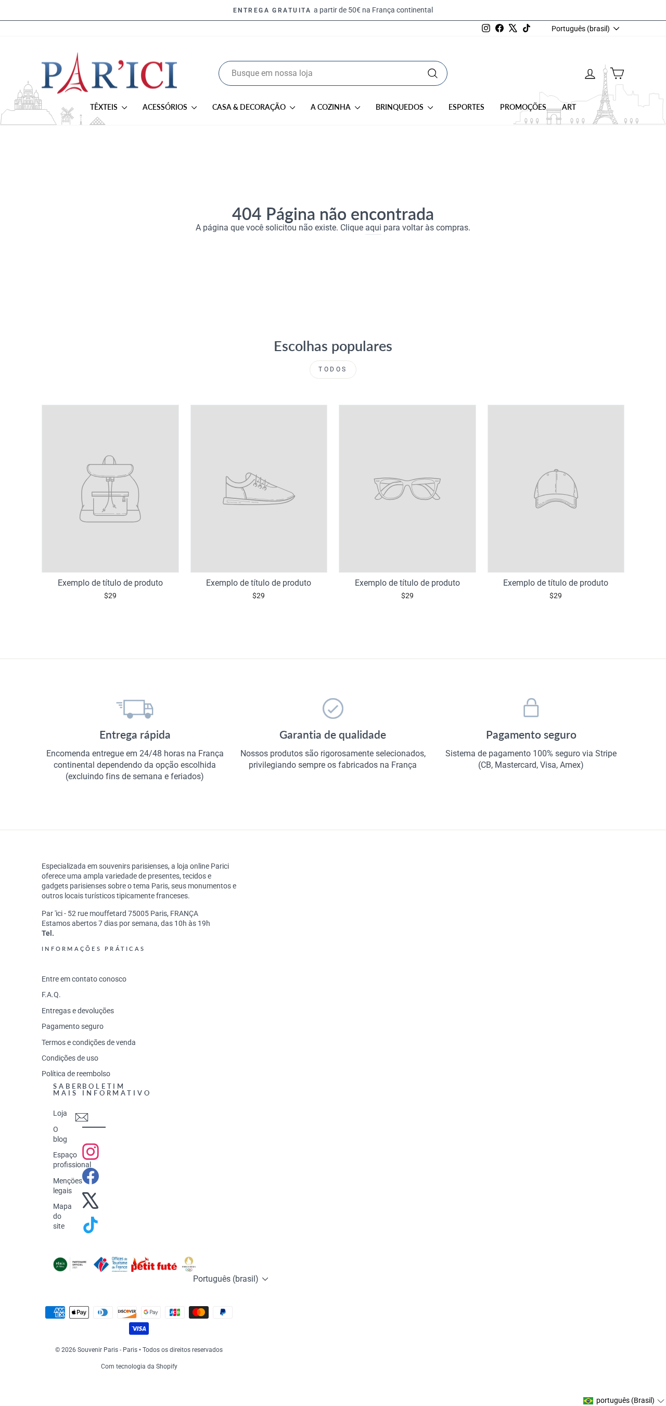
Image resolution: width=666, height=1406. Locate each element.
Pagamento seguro (73, 1026)
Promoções (523, 106)
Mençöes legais (67, 1186)
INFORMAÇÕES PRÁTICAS (93, 948)
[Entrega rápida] (135, 708)
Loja (60, 1113)
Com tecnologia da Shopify (139, 1366)
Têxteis (104, 106)
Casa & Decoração (249, 106)
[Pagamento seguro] (531, 708)
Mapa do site (62, 1216)
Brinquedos (400, 106)
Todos (333, 369)
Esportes (466, 106)
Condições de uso (70, 1058)
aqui (373, 228)
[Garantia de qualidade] (333, 708)
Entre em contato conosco (84, 979)
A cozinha (331, 106)
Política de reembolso (76, 1073)
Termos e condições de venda (89, 1042)
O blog (60, 1134)
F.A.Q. (51, 994)
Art (569, 106)
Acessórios (166, 106)
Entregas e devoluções (78, 1011)
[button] (624, 1401)
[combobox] (333, 73)
